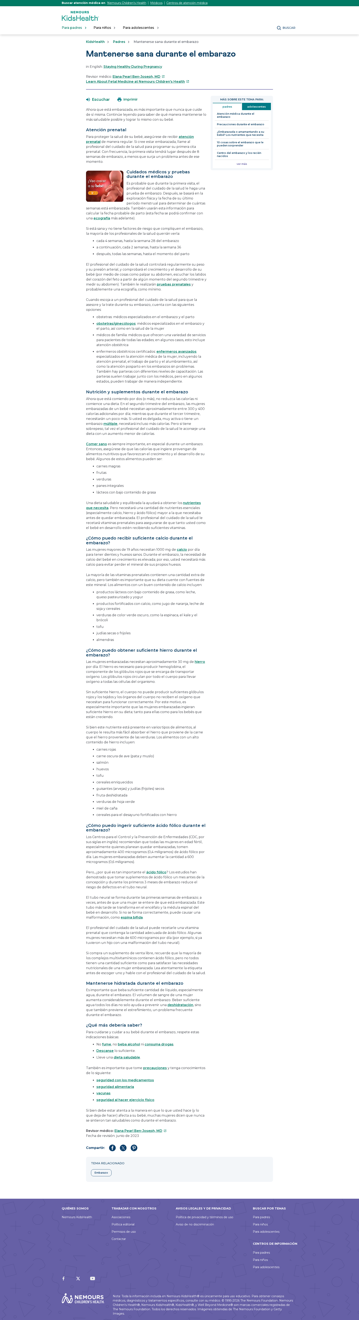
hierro (200, 662)
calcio (182, 550)
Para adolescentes (266, 1232)
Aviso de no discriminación (195, 1224)
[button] (98, 99)
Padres (119, 42)
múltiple (110, 424)
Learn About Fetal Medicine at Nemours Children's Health (137, 82)
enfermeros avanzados (176, 352)
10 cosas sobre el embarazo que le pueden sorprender (240, 144)
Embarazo (101, 1172)
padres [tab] (227, 106)
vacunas (103, 1093)
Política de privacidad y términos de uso (204, 1217)
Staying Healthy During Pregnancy (132, 67)
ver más (242, 163)
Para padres (261, 1217)
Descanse (105, 1051)
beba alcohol (129, 1044)
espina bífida (132, 917)
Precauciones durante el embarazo (240, 124)
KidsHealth (95, 42)
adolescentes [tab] (256, 106)
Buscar (289, 28)
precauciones (155, 1068)
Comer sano (96, 444)
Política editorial (123, 1224)
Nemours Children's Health (126, 3)
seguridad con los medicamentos (125, 1080)
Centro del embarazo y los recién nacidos (239, 154)
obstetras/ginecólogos (116, 324)
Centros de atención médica (187, 3)
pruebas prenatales (174, 284)
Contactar (119, 1239)
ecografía (101, 218)
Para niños (260, 1224)
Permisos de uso (124, 1232)
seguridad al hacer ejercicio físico (125, 1100)
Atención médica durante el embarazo (235, 115)
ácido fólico (156, 872)
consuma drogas (159, 1044)
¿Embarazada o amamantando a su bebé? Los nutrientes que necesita (240, 133)
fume (106, 1044)
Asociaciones (121, 1217)
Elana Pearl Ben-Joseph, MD (139, 77)
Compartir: (95, 1148)
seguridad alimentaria (115, 1087)
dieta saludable (127, 1057)
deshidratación (180, 1005)
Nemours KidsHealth (77, 1217)
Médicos (156, 3)
